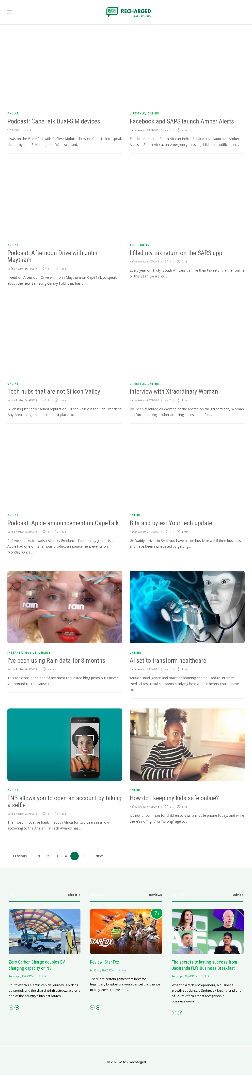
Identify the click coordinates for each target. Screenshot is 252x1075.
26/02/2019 (31, 669)
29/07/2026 (107, 970)
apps (134, 245)
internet (14, 652)
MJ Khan (95, 970)
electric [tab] (74, 895)
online (13, 113)
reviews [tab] (155, 895)
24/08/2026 (27, 976)
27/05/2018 (31, 813)
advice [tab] (238, 895)
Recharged (14, 976)
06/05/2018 (153, 806)
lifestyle (137, 113)
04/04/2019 (31, 400)
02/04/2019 (153, 400)
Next (99, 856)
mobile (30, 652)
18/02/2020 (13, 130)
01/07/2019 (153, 261)
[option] (44, 953)
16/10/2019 (31, 268)
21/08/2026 (191, 976)
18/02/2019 (153, 669)
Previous (20, 856)
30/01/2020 (153, 130)
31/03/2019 (153, 532)
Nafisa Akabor (138, 130)
